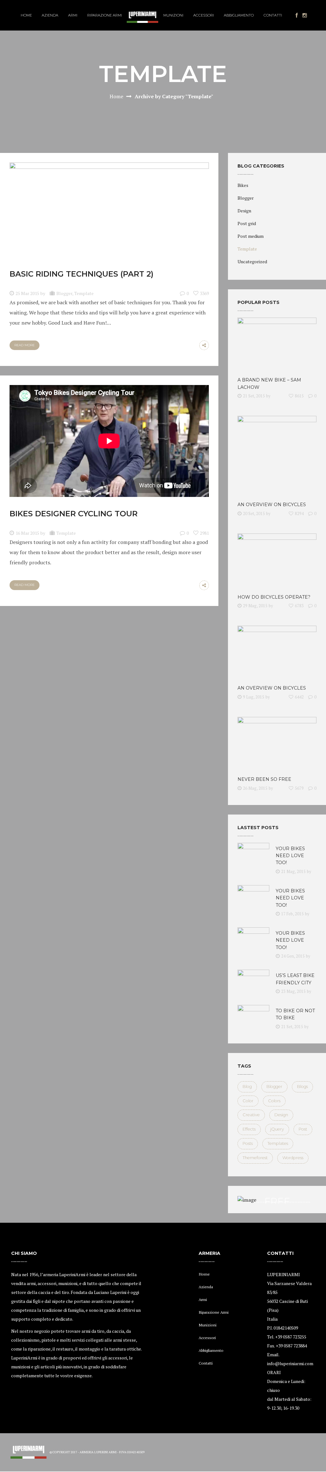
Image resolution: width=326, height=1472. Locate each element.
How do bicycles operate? (273, 597)
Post (303, 1129)
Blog (247, 1086)
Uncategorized (252, 261)
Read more (24, 345)
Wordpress (292, 1157)
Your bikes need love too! (290, 856)
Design (244, 211)
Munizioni (207, 1325)
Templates (277, 1143)
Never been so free (264, 779)
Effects (249, 1129)
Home (116, 96)
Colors (274, 1100)
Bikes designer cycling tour (74, 513)
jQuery (277, 1129)
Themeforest (255, 1157)
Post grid (246, 223)
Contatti (206, 1363)
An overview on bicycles (271, 504)
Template (84, 293)
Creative (251, 1114)
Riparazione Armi (214, 1312)
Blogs (302, 1086)
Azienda (206, 1287)
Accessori (207, 1337)
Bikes (242, 185)
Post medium (250, 236)
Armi (203, 1299)
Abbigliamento (211, 1350)
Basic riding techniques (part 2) (81, 274)
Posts (248, 1143)
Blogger (64, 293)
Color (248, 1100)
